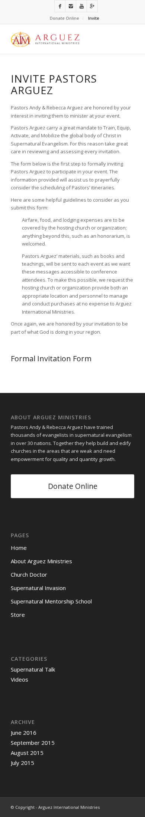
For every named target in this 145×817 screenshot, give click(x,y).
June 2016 (23, 732)
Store (18, 614)
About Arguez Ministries (41, 561)
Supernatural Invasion (38, 588)
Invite (93, 18)
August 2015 (27, 752)
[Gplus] (92, 6)
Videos (19, 679)
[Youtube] (81, 6)
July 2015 (22, 762)
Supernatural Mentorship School (51, 601)
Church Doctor (29, 574)
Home (19, 547)
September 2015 (33, 742)
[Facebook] (60, 6)
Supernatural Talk (33, 669)
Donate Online (64, 18)
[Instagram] (70, 6)
